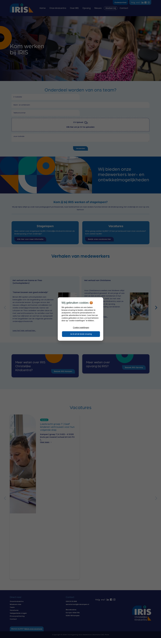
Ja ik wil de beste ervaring (81, 334)
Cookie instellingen (81, 328)
